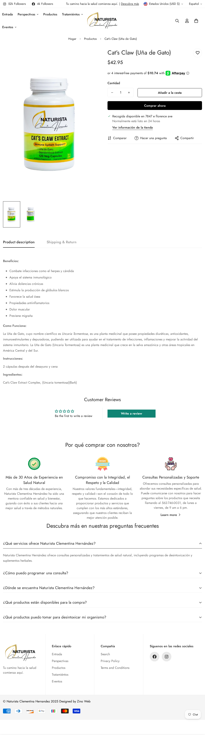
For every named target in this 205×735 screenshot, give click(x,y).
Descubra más (130, 4)
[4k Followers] (154, 656)
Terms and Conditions (115, 667)
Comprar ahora (155, 105)
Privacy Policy (110, 661)
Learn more (169, 515)
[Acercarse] (88, 55)
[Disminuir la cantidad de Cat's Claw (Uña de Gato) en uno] (112, 92)
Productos (50, 14)
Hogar (72, 39)
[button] (196, 20)
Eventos (57, 681)
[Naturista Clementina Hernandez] (102, 21)
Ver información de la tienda (132, 127)
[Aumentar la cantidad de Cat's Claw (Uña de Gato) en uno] (129, 92)
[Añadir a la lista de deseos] (197, 52)
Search (105, 654)
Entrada (57, 654)
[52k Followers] (166, 656)
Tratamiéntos (71, 14)
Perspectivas (26, 14)
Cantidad (114, 83)
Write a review (131, 413)
